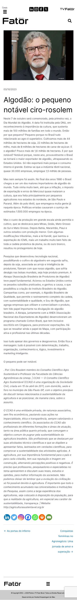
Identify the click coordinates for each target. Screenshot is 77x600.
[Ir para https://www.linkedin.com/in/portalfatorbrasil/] (31, 9)
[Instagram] (21, 517)
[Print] (42, 517)
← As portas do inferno (17, 530)
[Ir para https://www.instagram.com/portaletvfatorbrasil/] (36, 9)
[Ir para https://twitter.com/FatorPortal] (46, 9)
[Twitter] (14, 517)
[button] (69, 21)
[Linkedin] (7, 517)
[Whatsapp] (35, 517)
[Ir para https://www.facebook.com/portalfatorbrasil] (41, 9)
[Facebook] (28, 517)
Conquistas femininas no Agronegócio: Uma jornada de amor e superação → (62, 531)
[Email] (49, 517)
